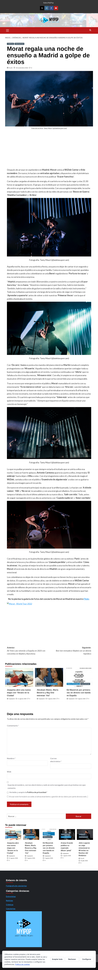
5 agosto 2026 (51, 698)
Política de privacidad (37, 792)
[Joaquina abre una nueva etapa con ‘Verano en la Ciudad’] (19, 677)
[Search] (90, 30)
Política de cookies (22, 964)
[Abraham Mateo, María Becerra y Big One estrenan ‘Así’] (49, 677)
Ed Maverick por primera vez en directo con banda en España (78, 693)
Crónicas (10, 43)
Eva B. (11, 68)
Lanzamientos (22, 684)
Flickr (86, 599)
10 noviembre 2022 (22, 68)
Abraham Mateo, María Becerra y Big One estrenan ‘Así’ (47, 693)
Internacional (19, 43)
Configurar (86, 959)
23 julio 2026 (84, 860)
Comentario (13, 725)
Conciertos (10, 909)
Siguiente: (73, 651)
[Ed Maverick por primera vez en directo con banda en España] (79, 677)
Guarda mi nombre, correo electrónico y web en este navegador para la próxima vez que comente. (47, 786)
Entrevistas (11, 896)
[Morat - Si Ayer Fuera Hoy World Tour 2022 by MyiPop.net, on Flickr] (19, 603)
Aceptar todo (57, 959)
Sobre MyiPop (48, 3)
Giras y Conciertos (73, 684)
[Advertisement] (49, 150)
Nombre (11, 758)
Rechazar (72, 959)
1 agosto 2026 (67, 855)
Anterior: (26, 651)
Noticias (9, 900)
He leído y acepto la (28, 792)
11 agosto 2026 (22, 698)
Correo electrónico (56, 760)
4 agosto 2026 (81, 698)
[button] (7, 30)
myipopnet (12, 698)
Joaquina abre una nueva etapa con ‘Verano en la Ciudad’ (19, 693)
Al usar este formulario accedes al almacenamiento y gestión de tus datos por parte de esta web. (48, 796)
